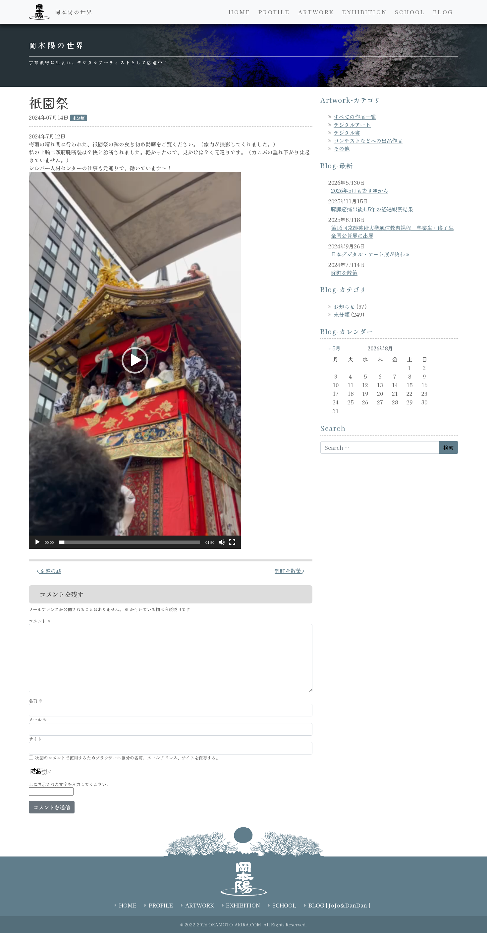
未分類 (342, 314)
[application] (135, 360)
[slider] (129, 542)
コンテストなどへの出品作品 (368, 140)
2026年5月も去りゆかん (359, 190)
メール (38, 719)
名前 (36, 701)
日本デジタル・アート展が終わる (370, 254)
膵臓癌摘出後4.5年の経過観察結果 (372, 209)
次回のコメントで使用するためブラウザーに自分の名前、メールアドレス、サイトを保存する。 (127, 757)
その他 (342, 148)
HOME (239, 12)
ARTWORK (316, 12)
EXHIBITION (364, 12)
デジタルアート (352, 125)
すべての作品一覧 (355, 117)
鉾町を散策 (288, 571)
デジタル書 (347, 132)
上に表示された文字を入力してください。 (70, 784)
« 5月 (334, 348)
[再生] (37, 542)
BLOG (443, 12)
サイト (35, 739)
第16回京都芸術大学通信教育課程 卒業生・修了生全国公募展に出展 (392, 231)
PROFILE (274, 12)
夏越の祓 (50, 571)
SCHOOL (410, 12)
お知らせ (344, 306)
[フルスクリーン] (232, 542)
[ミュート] (221, 542)
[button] (135, 360)
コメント (40, 621)
